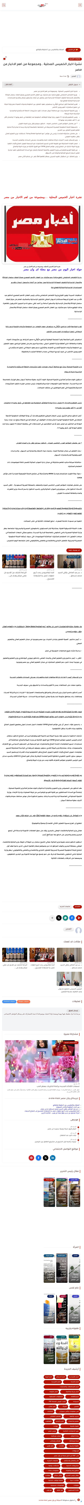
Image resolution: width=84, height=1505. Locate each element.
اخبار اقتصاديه (74, 1377)
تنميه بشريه (74, 1426)
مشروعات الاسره (72, 1466)
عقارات (61, 1446)
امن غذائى (52, 1406)
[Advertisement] (42, 29)
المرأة (65, 1406)
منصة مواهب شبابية (55, 1480)
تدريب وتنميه (74, 1416)
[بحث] (3, 5)
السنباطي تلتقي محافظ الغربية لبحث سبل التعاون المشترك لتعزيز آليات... (49, 1349)
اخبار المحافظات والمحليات (69, 1387)
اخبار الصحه (75, 1382)
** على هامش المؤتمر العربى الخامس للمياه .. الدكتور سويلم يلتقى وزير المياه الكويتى (48, 124)
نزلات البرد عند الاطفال (68, 1135)
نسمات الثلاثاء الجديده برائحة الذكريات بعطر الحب (58, 1087)
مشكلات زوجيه (54, 1466)
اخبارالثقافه (75, 1397)
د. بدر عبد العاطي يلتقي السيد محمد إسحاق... (70, 574)
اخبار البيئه (48, 1377)
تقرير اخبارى (60, 1421)
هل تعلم (60, 1490)
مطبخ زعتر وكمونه (72, 1470)
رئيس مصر (52, 1431)
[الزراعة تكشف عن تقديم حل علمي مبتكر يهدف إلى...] (14, 955)
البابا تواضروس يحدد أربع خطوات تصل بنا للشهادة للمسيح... (43, 576)
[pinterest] (31, 1158)
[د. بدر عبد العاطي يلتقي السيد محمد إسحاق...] (69, 955)
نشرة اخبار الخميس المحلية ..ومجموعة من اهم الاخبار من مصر (56, 91)
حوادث (55, 1426)
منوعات (76, 1485)
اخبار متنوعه (54, 1392)
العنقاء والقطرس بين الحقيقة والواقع (66, 1105)
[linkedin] (52, 1158)
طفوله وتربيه (74, 1446)
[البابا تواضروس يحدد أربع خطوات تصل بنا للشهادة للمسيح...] (41, 955)
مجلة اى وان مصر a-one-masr (50, 1500)
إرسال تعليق (73, 1011)
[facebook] (38, 1158)
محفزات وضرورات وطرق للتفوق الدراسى (49, 1315)
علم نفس (50, 1446)
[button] (72, 918)
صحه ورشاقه (74, 1441)
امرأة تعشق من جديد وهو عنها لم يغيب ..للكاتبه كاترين (60, 1113)
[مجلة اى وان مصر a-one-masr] (42, 5)
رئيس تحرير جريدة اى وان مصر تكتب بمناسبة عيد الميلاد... (62, 1194)
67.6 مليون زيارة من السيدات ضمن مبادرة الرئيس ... (62, 1270)
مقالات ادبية (74, 1480)
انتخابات (50, 1411)
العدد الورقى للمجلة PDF (57, 1401)
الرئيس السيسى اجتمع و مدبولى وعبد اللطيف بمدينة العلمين (70, 990)
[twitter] (45, 1158)
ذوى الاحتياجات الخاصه (71, 1431)
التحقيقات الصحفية (56, 1397)
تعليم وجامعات (73, 1421)
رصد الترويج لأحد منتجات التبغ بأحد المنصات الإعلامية (62, 1352)
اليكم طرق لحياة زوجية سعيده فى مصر (62, 1129)
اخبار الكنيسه (56, 1382)
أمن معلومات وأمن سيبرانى (69, 1411)
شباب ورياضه (56, 1436)
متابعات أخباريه (75, 59)
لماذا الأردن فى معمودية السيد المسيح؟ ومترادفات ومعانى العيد (74, 1193)
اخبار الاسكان (60, 1377)
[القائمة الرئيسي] (80, 5)
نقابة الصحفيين (73, 1490)
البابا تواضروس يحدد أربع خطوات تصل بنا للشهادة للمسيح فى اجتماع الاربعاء (52, 1111)
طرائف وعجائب (55, 1441)
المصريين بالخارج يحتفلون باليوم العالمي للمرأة (49, 1273)
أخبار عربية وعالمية (72, 1392)
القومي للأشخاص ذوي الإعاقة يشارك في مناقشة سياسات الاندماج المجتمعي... (74, 1349)
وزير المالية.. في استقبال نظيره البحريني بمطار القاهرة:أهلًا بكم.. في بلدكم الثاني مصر (48, 156)
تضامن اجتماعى (55, 1416)
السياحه (76, 1401)
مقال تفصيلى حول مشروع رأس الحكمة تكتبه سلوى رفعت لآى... (49, 1192)
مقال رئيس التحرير (72, 1475)
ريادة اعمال (75, 1436)
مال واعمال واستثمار (71, 1461)
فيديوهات (75, 1451)
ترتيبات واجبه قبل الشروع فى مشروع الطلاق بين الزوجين (55, 1142)
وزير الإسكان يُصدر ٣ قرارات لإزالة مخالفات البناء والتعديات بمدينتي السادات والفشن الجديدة (45, 140)
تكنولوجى (48, 1421)
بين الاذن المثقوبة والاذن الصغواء (52, 50)
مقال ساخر (58, 1475)
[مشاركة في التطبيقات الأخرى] (52, 918)
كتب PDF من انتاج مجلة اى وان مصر (66, 1456)
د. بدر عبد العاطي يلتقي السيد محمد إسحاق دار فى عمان (60, 1109)
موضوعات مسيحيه (57, 1485)
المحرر (76, 1406)
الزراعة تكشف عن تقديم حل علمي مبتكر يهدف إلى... (15, 574)
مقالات (47, 1475)
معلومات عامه (53, 1470)
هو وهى (49, 1490)
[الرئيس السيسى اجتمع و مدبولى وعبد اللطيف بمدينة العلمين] (69, 979)
